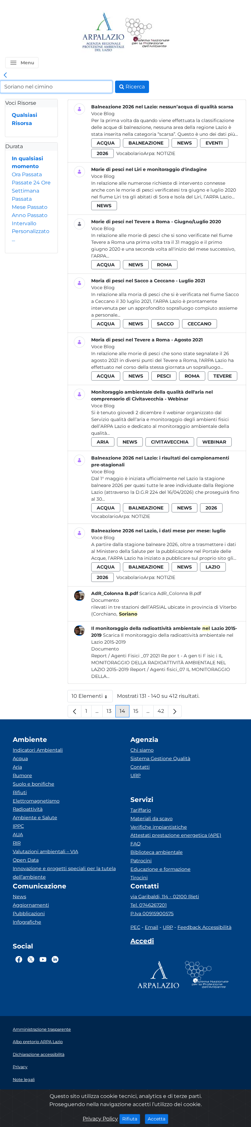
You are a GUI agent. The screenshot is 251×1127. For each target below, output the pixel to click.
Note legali (24, 1079)
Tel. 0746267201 (148, 905)
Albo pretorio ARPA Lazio (38, 1041)
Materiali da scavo (151, 819)
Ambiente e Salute (35, 818)
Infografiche (27, 922)
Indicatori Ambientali (38, 750)
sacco (165, 324)
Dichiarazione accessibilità (38, 1054)
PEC (135, 927)
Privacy (20, 1066)
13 (111, 712)
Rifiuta (131, 1119)
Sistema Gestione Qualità (160, 758)
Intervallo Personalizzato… (30, 231)
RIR (17, 843)
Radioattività (27, 809)
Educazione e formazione (160, 869)
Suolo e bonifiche (33, 784)
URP (135, 775)
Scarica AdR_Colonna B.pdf (170, 593)
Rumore (22, 775)
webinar (214, 442)
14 (124, 712)
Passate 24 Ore (31, 183)
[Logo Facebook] (19, 959)
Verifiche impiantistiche (158, 827)
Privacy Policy (100, 1119)
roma (164, 265)
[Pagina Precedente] (74, 711)
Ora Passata (27, 174)
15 (137, 712)
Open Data (26, 860)
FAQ (135, 844)
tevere (222, 376)
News (19, 897)
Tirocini (139, 878)
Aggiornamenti (31, 905)
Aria (17, 767)
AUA (18, 834)
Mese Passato (29, 207)
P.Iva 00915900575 (152, 913)
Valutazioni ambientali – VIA (45, 851)
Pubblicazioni (29, 913)
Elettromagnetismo (36, 801)
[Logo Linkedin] (55, 959)
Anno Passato (29, 215)
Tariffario (140, 810)
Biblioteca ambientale (156, 852)
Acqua (20, 758)
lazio (213, 567)
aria (103, 442)
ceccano (199, 324)
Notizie (166, 153)
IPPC (18, 826)
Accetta (158, 1119)
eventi (214, 143)
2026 (102, 153)
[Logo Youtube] (43, 959)
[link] (5, 75)
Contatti (140, 767)
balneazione (145, 143)
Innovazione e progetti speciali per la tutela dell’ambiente (64, 873)
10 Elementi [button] (92, 697)
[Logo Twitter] (31, 959)
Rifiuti (20, 792)
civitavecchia (170, 442)
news (184, 143)
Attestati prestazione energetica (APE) (175, 835)
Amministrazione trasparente (42, 1029)
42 (163, 712)
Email (151, 927)
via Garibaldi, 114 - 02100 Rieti (164, 897)
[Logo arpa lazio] (103, 32)
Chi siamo (142, 750)
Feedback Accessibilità (204, 927)
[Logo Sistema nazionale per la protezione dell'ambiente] (147, 32)
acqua (106, 143)
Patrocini (141, 861)
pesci (164, 376)
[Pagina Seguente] (175, 711)
